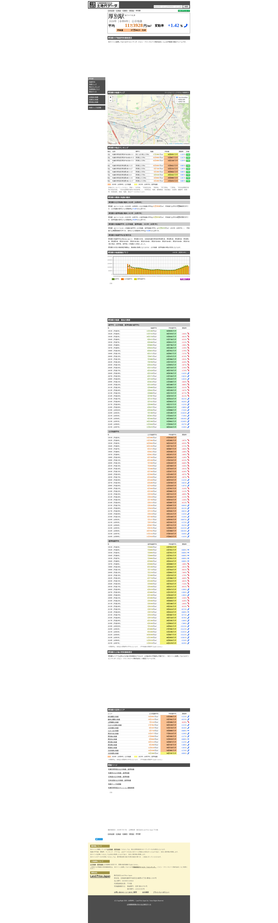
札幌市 (125, 11)
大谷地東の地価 (113, 750)
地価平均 (92, 82)
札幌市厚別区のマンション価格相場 (121, 788)
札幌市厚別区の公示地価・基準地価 (121, 769)
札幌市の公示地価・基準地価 (118, 773)
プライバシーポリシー (161, 892)
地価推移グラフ (94, 89)
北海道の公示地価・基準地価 (118, 777)
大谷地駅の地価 (113, 728)
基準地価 (117, 849)
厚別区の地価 (93, 102)
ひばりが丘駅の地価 (115, 725)
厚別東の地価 (112, 742)
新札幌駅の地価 (113, 716)
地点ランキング (94, 87)
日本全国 (111, 11)
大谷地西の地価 (113, 753)
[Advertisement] (96, 42)
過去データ (93, 91)
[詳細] (188, 154)
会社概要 (145, 892)
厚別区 (131, 11)
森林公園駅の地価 (114, 719)
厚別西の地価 (112, 745)
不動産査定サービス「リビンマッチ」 (144, 867)
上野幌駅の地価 (113, 722)
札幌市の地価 (93, 99)
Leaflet (170, 143)
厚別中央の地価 (113, 733)
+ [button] (110, 97)
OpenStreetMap (179, 143)
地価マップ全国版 (95, 107)
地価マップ (93, 84)
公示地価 (110, 849)
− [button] (110, 100)
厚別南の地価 (112, 736)
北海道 (118, 11)
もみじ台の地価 (113, 731)
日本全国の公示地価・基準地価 (119, 780)
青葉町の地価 (112, 748)
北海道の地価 (93, 97)
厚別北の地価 (112, 739)
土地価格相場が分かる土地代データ (139, 904)
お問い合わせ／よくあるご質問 (125, 892)
